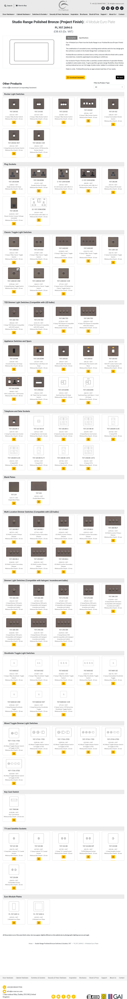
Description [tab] (72, 38)
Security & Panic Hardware (59, 14)
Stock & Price (94, 14)
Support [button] (103, 14)
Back (121, 77)
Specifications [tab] (83, 38)
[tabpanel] (95, 55)
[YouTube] (117, 8)
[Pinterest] (108, 8)
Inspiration (74, 14)
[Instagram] (103, 8)
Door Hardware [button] (8, 14)
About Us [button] (112, 14)
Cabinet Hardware (22, 978)
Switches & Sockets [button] (39, 14)
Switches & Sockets (38, 978)
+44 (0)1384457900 (99, 4)
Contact (121, 14)
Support (104, 978)
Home (31, 943)
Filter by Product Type (102, 83)
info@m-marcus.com (117, 4)
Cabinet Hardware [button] (23, 14)
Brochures (84, 14)
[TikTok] (122, 8)
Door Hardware (8, 978)
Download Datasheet (76, 77)
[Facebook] (112, 8)
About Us (113, 978)
